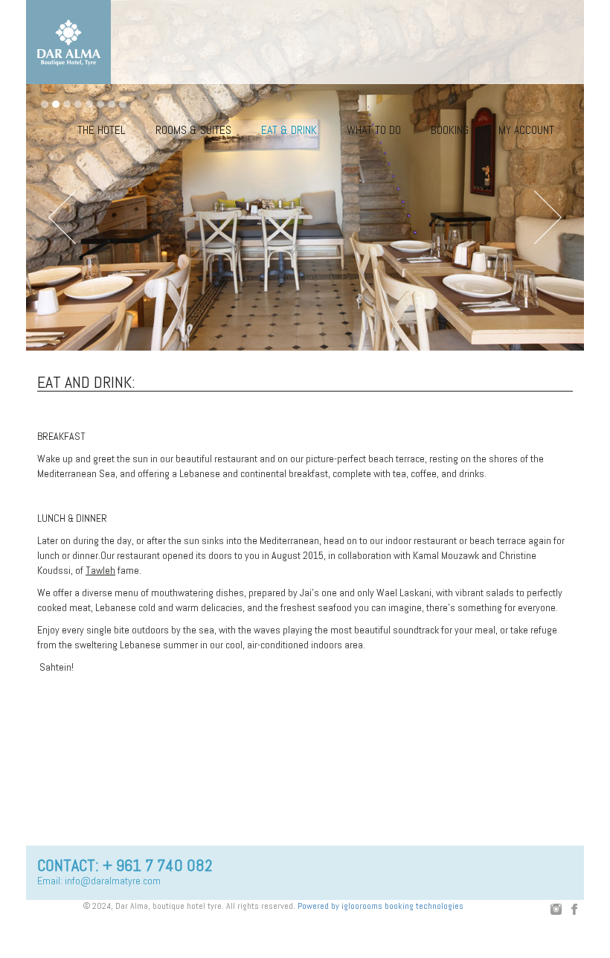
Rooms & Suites (193, 130)
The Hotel (101, 130)
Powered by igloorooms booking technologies (380, 906)
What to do (374, 130)
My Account (526, 130)
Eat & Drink (289, 130)
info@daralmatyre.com (113, 880)
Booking (450, 130)
